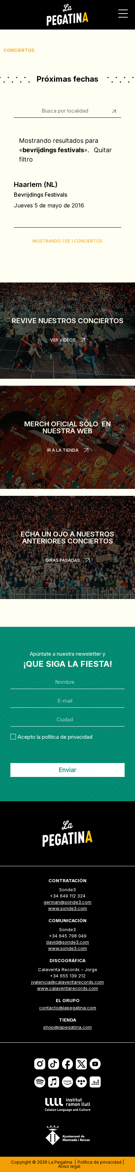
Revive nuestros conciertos (68, 321)
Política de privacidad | (101, 1162)
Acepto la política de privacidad (55, 736)
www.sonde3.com (67, 908)
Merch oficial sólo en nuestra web (67, 427)
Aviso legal (69, 1166)
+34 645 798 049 (68, 936)
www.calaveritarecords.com (67, 988)
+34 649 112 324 (68, 896)
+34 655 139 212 (68, 975)
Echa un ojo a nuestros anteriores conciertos (67, 537)
